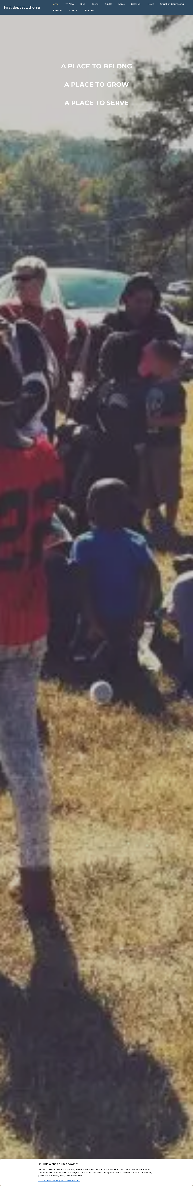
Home (54, 4)
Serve (121, 4)
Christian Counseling (172, 4)
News (151, 4)
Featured (90, 10)
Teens (95, 4)
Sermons (58, 10)
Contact (73, 10)
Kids (82, 4)
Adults (108, 4)
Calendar (136, 4)
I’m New (69, 4)
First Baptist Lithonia (22, 7)
